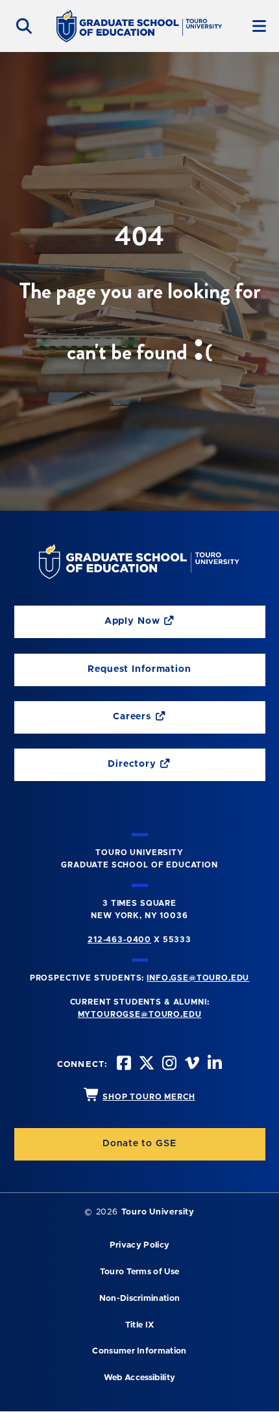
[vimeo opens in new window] (190, 1064)
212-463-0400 (119, 939)
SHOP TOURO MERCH (149, 1097)
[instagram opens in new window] (168, 1064)
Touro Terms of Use (140, 1272)
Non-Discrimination (139, 1298)
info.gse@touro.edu (198, 978)
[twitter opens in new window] (145, 1064)
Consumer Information (139, 1351)
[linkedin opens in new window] (213, 1064)
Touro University (158, 1212)
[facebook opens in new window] (122, 1064)
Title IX (139, 1325)
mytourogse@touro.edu (140, 1014)
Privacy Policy (139, 1245)
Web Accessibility (139, 1378)
